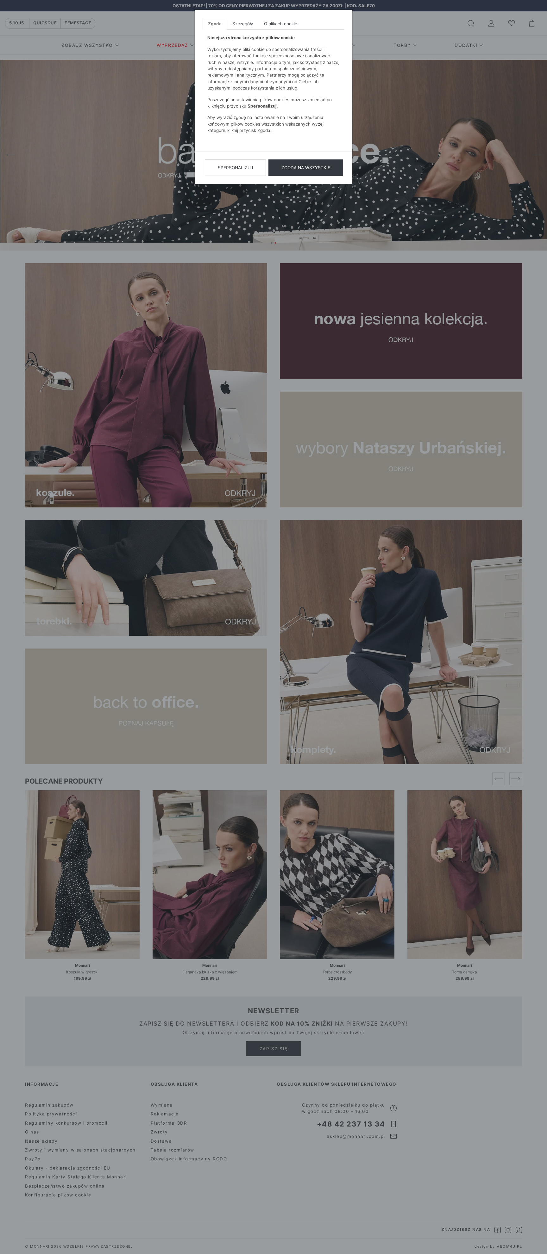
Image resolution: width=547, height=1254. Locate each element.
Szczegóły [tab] (242, 23)
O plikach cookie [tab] (280, 23)
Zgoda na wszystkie (305, 167)
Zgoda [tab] (215, 23)
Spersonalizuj (235, 167)
